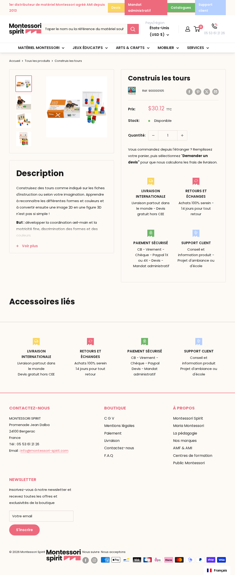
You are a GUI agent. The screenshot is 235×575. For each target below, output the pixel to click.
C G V (109, 418)
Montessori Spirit (188, 418)
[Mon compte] (187, 28)
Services (195, 47)
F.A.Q (108, 455)
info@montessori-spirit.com (44, 450)
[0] (197, 29)
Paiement (113, 433)
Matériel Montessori (38, 47)
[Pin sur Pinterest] (198, 91)
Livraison (112, 440)
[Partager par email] (215, 91)
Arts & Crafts (130, 47)
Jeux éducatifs (88, 47)
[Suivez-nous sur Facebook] (85, 560)
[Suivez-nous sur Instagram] (94, 560)
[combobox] (217, 570)
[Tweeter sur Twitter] (207, 91)
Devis (115, 7)
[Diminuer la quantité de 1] (153, 135)
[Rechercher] (133, 29)
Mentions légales (119, 425)
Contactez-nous (119, 448)
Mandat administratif (139, 7)
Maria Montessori (188, 425)
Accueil (14, 61)
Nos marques (185, 440)
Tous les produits (37, 61)
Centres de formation (192, 455)
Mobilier (166, 47)
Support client (206, 7)
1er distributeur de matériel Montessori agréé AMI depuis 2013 (57, 7)
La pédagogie (185, 433)
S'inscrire (24, 529)
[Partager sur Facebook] (189, 91)
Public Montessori (189, 463)
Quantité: (136, 135)
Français (220, 570)
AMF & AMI (182, 448)
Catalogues (181, 7)
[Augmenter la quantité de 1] (182, 135)
